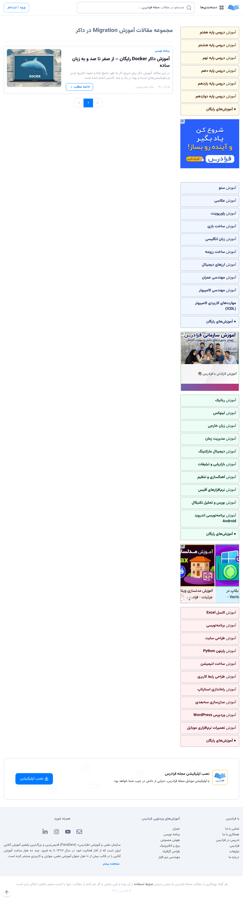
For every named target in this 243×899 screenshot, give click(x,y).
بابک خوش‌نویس (144, 87)
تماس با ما (232, 828)
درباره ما (234, 857)
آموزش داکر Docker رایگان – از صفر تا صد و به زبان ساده (121, 62)
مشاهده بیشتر (111, 864)
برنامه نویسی (162, 51)
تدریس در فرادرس (227, 840)
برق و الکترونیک (170, 846)
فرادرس (234, 846)
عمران (176, 828)
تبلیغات (234, 851)
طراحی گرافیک (171, 851)
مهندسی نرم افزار (169, 857)
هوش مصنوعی (170, 840)
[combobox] (133, 7)
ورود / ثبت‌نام (16, 7)
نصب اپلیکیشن (31, 779)
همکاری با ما (230, 834)
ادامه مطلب (82, 87)
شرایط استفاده (143, 884)
